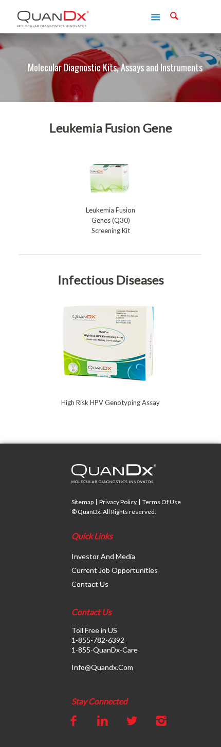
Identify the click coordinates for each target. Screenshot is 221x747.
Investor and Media (103, 556)
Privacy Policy (118, 502)
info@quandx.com (102, 667)
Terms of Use (161, 502)
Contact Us (89, 584)
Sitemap (82, 502)
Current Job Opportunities (114, 570)
